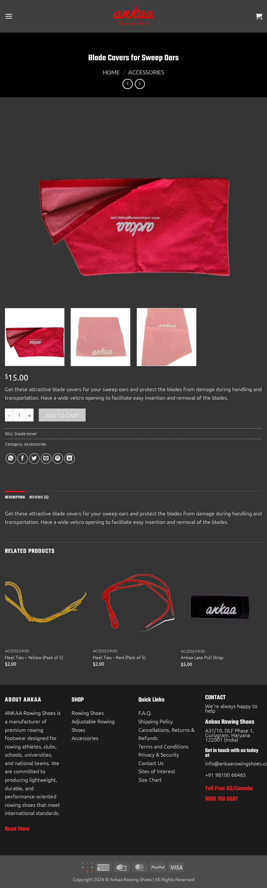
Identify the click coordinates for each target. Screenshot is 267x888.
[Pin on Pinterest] (57, 458)
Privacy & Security (158, 754)
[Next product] (127, 84)
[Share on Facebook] (22, 458)
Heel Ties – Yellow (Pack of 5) (34, 657)
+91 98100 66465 (225, 774)
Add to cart (62, 415)
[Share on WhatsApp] (11, 458)
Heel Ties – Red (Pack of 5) (119, 657)
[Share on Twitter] (34, 458)
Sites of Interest (156, 771)
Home (111, 72)
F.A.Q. (145, 712)
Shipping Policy (155, 721)
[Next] (262, 623)
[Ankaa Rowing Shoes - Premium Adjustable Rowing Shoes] (133, 16)
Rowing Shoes (88, 712)
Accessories (146, 72)
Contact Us (150, 762)
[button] (9, 16)
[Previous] (5, 623)
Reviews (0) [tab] (39, 497)
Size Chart (150, 779)
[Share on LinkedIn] (69, 458)
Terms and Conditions (163, 746)
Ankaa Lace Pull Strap (202, 657)
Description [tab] (15, 497)
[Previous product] (140, 84)
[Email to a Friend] (46, 458)
